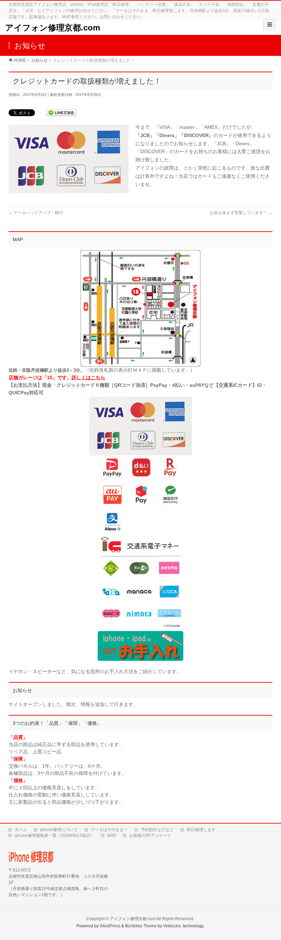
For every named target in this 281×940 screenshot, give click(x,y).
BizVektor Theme (141, 926)
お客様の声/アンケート (150, 835)
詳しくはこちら (88, 377)
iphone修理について (59, 829)
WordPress (110, 926)
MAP (111, 835)
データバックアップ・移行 (36, 212)
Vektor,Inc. (172, 926)
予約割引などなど (157, 829)
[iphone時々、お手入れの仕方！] (141, 646)
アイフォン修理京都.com (52, 27)
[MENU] (269, 24)
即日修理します (201, 829)
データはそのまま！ (109, 829)
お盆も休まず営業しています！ (241, 212)
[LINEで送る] (61, 112)
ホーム (21, 829)
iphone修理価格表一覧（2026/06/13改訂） (54, 835)
